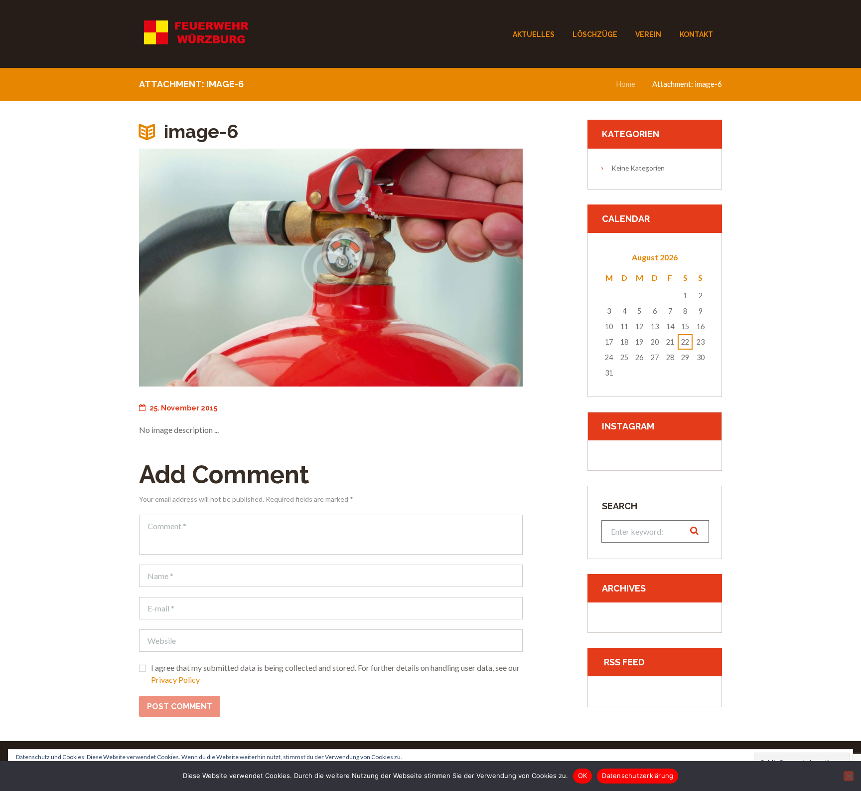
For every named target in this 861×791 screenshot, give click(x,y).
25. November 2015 (183, 408)
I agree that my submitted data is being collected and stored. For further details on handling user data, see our (335, 673)
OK (582, 776)
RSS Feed (624, 662)
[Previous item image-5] (235, 267)
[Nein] (849, 776)
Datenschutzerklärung (637, 776)
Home (625, 83)
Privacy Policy (175, 679)
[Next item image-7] (427, 267)
